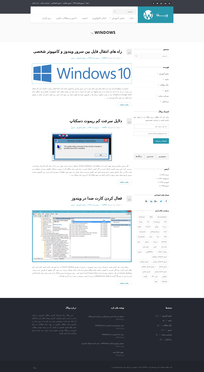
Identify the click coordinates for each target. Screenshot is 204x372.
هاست (145, 276)
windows (141, 237)
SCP (165, 232)
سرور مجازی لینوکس (148, 266)
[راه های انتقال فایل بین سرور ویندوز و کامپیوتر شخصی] (82, 73)
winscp (164, 242)
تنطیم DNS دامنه (118, 352)
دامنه (167, 79)
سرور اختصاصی (56, 3)
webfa (104, 58)
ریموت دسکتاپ (162, 252)
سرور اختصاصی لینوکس (159, 257)
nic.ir (165, 227)
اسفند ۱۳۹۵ (165, 186)
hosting (156, 222)
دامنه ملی (164, 247)
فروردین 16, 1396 (93, 205)
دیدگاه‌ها (139, 156)
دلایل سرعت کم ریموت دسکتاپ (96, 120)
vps (150, 237)
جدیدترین (150, 156)
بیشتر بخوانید (124, 104)
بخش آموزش (81, 58)
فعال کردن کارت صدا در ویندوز (97, 198)
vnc (158, 237)
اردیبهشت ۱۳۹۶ (164, 178)
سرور (73, 58)
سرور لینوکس (144, 262)
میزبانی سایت (44, 3)
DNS (151, 217)
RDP (139, 227)
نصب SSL (155, 276)
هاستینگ (164, 281)
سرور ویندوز (146, 271)
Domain (142, 217)
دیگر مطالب (164, 85)
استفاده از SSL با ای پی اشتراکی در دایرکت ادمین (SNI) (106, 316)
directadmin (162, 217)
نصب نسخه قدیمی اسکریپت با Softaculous (109, 325)
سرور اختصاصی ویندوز (160, 262)
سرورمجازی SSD (78, 3)
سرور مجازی (67, 3)
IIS (148, 222)
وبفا (87, 3)
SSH (165, 237)
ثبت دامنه (35, 3)
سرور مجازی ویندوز (161, 271)
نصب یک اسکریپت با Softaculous (113, 334)
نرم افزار (165, 101)
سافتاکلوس (149, 252)
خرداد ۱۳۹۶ (165, 175)
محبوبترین (162, 156)
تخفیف (147, 242)
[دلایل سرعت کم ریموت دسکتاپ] (82, 147)
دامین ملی (146, 247)
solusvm (142, 232)
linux (141, 222)
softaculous (154, 232)
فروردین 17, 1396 (93, 127)
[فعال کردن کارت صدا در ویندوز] (82, 236)
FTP (165, 222)
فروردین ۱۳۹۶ (164, 182)
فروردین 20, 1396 (93, 58)
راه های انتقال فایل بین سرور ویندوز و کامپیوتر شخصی (77, 51)
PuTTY (148, 227)
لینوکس (164, 276)
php (156, 227)
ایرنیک (155, 242)
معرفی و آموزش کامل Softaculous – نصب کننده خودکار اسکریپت (102, 343)
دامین (155, 247)
